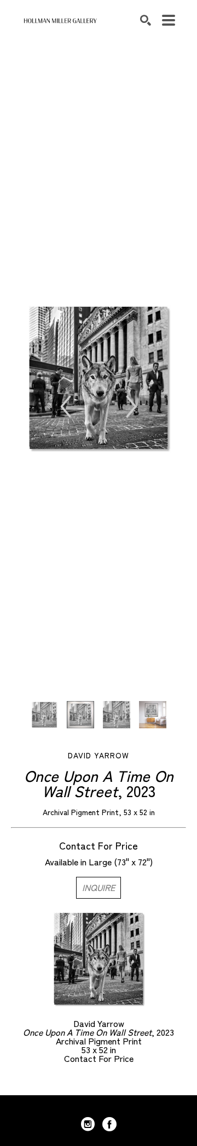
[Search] (145, 20)
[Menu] (168, 20)
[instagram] (87, 1124)
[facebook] (109, 1124)
